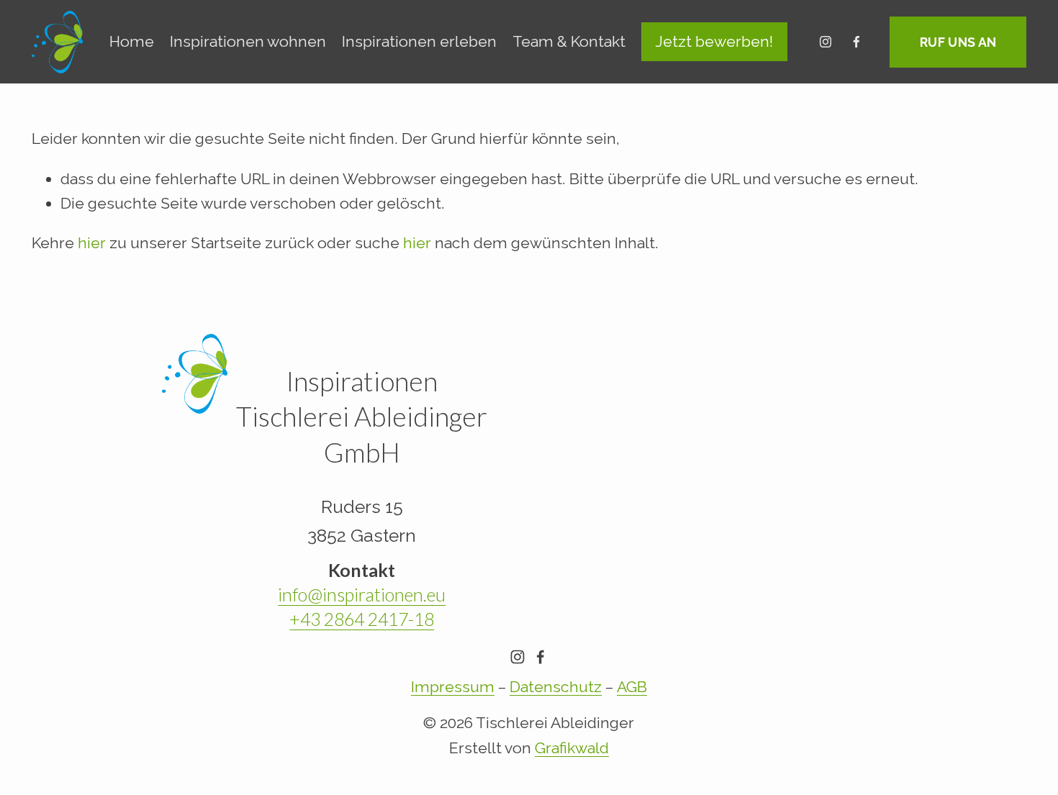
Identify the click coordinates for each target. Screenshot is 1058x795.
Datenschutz (556, 687)
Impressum (452, 687)
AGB (632, 687)
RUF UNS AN (958, 42)
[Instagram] (825, 42)
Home (131, 41)
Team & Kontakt (568, 41)
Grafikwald (572, 748)
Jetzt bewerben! (714, 41)
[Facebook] (856, 42)
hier (92, 243)
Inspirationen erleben (419, 41)
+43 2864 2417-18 (361, 619)
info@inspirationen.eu (362, 594)
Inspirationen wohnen (248, 41)
